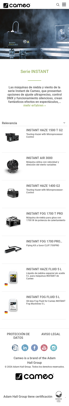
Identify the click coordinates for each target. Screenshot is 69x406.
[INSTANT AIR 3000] (13, 165)
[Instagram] (53, 347)
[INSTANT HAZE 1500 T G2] (13, 138)
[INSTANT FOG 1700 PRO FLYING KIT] (13, 249)
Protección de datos (18, 336)
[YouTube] (44, 347)
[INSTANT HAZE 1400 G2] (13, 193)
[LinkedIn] (24, 347)
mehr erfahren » (34, 105)
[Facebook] (34, 347)
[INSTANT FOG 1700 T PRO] (13, 221)
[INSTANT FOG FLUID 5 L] (13, 304)
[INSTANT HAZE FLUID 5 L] (13, 277)
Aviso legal (50, 334)
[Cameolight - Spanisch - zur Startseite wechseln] (17, 4)
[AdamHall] (15, 347)
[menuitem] (58, 4)
